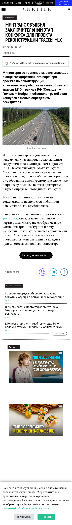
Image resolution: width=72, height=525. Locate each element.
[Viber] (42, 272)
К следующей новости (36, 255)
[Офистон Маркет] (39, 3)
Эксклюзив (7, 3)
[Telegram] (53, 272)
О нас (18, 3)
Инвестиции (9, 17)
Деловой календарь (63, 2)
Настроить (24, 516)
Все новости (59, 333)
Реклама (28, 3)
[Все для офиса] (50, 3)
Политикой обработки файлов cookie (26, 508)
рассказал (10, 218)
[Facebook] (64, 272)
